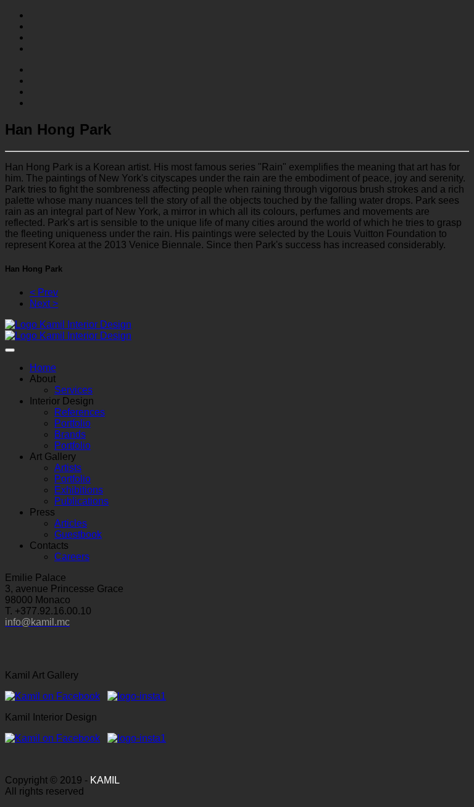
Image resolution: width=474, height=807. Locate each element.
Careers (71, 556)
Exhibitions (78, 490)
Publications (81, 501)
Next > (44, 303)
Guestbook (78, 534)
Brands (70, 434)
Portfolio (72, 423)
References (79, 412)
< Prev (44, 292)
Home (43, 367)
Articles (70, 523)
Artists (67, 467)
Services (73, 390)
